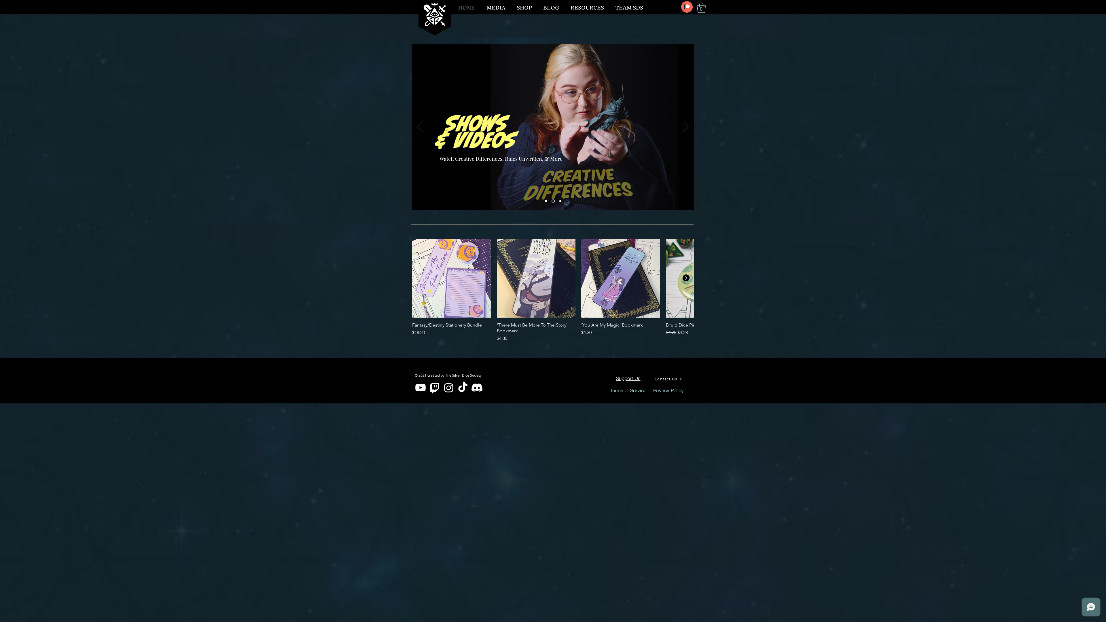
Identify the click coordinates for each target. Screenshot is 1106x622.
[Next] (686, 127)
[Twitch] (435, 388)
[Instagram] (449, 388)
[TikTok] (463, 388)
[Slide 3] (559, 201)
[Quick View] (451, 278)
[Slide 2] (553, 201)
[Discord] (477, 388)
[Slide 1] (546, 201)
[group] (553, 290)
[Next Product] (686, 277)
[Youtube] (420, 388)
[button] (701, 8)
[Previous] (420, 127)
